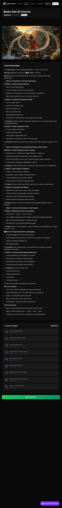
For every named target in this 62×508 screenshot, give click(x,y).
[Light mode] (42, 3)
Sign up (48, 3)
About (15, 3)
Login (56, 3)
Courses (32, 3)
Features (20, 3)
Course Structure (26, 3)
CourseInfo (39, 3)
